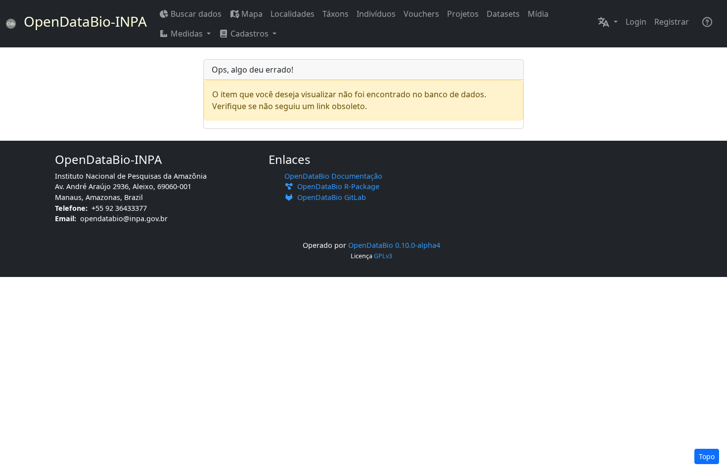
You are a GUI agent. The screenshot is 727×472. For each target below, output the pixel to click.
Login (636, 21)
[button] (607, 22)
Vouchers (421, 13)
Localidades (293, 13)
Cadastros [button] (249, 33)
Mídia (538, 13)
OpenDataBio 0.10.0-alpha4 (394, 245)
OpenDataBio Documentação (333, 176)
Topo (707, 456)
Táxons (335, 13)
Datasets (503, 13)
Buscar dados (196, 13)
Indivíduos (376, 13)
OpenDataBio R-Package (336, 186)
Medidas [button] (187, 33)
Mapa (252, 13)
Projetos (463, 13)
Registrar (671, 21)
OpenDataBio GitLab (329, 197)
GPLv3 (383, 256)
